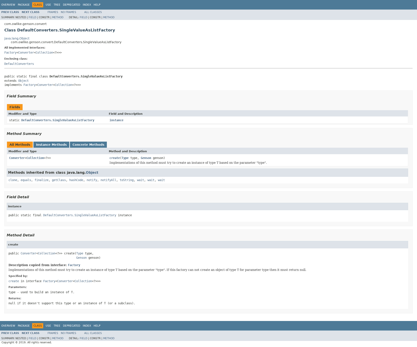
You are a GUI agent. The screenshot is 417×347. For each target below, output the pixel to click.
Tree (57, 4)
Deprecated (71, 4)
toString (127, 180)
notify (92, 180)
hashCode (76, 180)
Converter (26, 52)
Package (24, 4)
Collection (44, 52)
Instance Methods (51, 144)
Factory (10, 52)
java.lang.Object (16, 38)
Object (23, 80)
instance (116, 120)
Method (57, 17)
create (114, 158)
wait (140, 180)
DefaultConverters (19, 63)
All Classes (93, 12)
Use (48, 4)
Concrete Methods (88, 144)
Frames (53, 12)
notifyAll (108, 180)
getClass (59, 180)
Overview (8, 4)
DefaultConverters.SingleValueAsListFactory (57, 120)
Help (97, 4)
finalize (41, 180)
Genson (146, 158)
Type (125, 158)
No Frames (68, 12)
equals (26, 180)
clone (12, 180)
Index (87, 4)
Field (32, 17)
